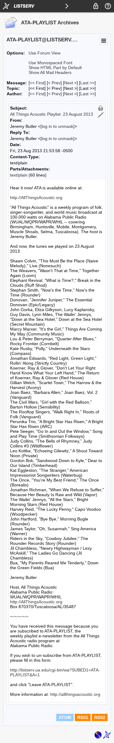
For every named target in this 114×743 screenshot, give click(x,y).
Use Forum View (44, 53)
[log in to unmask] (57, 126)
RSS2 (99, 717)
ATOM (65, 717)
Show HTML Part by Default (55, 67)
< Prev (54, 82)
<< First (37, 82)
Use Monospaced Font (50, 62)
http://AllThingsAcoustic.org (36, 197)
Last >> (87, 82)
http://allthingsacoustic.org (75, 694)
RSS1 (82, 717)
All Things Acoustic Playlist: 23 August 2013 (51, 114)
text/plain (18, 175)
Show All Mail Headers (50, 72)
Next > (70, 82)
